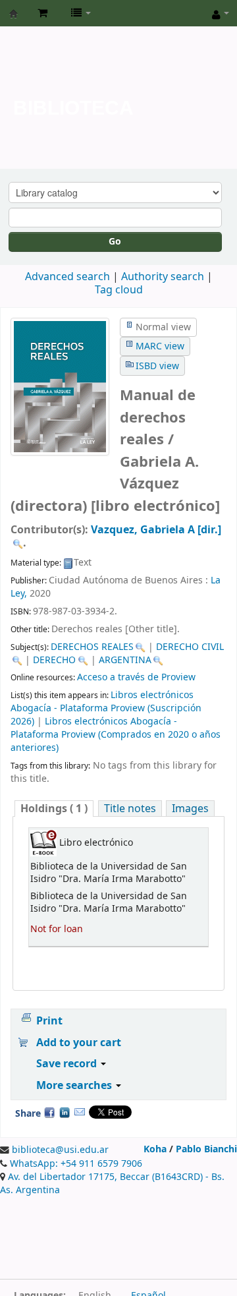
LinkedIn (64, 1112)
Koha (155, 1149)
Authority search (162, 277)
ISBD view (157, 366)
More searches (75, 1086)
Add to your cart (78, 1043)
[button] (42, 13)
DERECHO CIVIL (190, 647)
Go (115, 242)
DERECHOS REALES (92, 647)
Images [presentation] (190, 808)
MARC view (160, 346)
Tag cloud (119, 290)
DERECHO (54, 660)
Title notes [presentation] (130, 808)
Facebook (49, 1112)
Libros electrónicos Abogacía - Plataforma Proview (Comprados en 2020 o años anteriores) (116, 735)
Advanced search (67, 277)
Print (49, 1021)
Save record (67, 1064)
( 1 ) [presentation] (54, 808)
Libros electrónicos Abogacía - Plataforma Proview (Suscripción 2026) (106, 708)
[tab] (53, 808)
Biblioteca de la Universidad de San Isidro (13, 13)
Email (79, 1112)
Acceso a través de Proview (136, 677)
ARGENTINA (125, 660)
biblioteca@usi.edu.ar (60, 1150)
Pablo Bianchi (206, 1149)
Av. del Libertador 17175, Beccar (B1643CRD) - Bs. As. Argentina (112, 1183)
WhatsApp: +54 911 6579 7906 (76, 1164)
